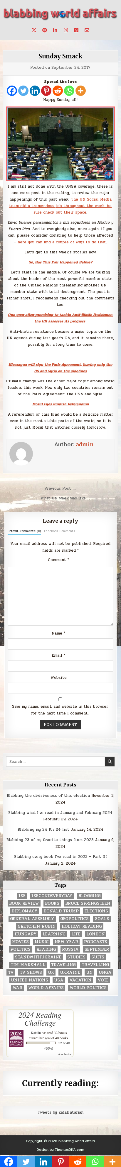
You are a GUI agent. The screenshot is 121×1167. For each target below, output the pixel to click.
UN (89, 972)
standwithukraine (38, 957)
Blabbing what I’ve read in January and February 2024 (60, 813)
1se (22, 896)
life (75, 934)
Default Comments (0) (24, 531)
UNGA (105, 972)
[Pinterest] (46, 91)
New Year (66, 942)
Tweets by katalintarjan (60, 1112)
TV (11, 972)
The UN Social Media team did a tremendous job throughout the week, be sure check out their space (60, 205)
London (95, 934)
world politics (88, 988)
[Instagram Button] (66, 30)
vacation (80, 980)
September (97, 949)
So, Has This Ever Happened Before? (60, 262)
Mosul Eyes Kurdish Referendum (60, 404)
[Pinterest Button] (45, 30)
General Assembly (32, 919)
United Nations (29, 980)
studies (76, 957)
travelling (95, 965)
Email (58, 655)
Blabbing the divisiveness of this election (48, 796)
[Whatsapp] (69, 91)
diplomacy (24, 911)
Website (59, 678)
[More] (80, 91)
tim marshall (28, 965)
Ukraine (70, 972)
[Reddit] (58, 91)
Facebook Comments (59, 531)
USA (58, 980)
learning (54, 934)
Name (58, 633)
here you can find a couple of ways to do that (62, 242)
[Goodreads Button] (76, 30)
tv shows (31, 972)
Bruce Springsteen (87, 903)
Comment (58, 560)
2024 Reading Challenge (40, 1018)
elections (96, 911)
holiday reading (82, 926)
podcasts (95, 942)
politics (20, 949)
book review (24, 903)
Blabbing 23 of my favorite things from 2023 (50, 840)
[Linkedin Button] (55, 30)
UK (51, 972)
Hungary (26, 934)
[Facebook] (12, 91)
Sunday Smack (60, 56)
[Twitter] (23, 91)
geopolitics (74, 919)
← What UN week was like (60, 498)
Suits (97, 957)
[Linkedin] (35, 91)
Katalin (36, 1032)
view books (64, 1054)
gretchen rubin (37, 926)
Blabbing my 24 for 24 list (43, 829)
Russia (70, 949)
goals (102, 919)
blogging (89, 896)
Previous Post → (60, 488)
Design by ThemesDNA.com (60, 1150)
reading (46, 949)
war (17, 988)
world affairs (46, 988)
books (52, 903)
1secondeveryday (52, 896)
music (42, 942)
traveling (63, 965)
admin (85, 444)
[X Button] (34, 30)
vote (103, 980)
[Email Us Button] (87, 30)
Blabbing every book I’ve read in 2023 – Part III (60, 857)
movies (20, 942)
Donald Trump (61, 911)
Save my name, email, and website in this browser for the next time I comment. (60, 710)
